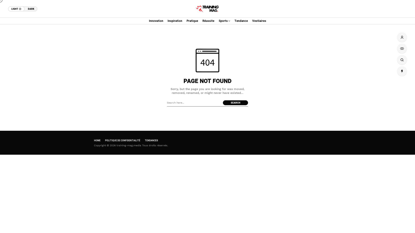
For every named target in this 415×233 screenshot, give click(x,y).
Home (97, 140)
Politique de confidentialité (122, 140)
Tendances (151, 140)
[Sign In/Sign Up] (402, 37)
